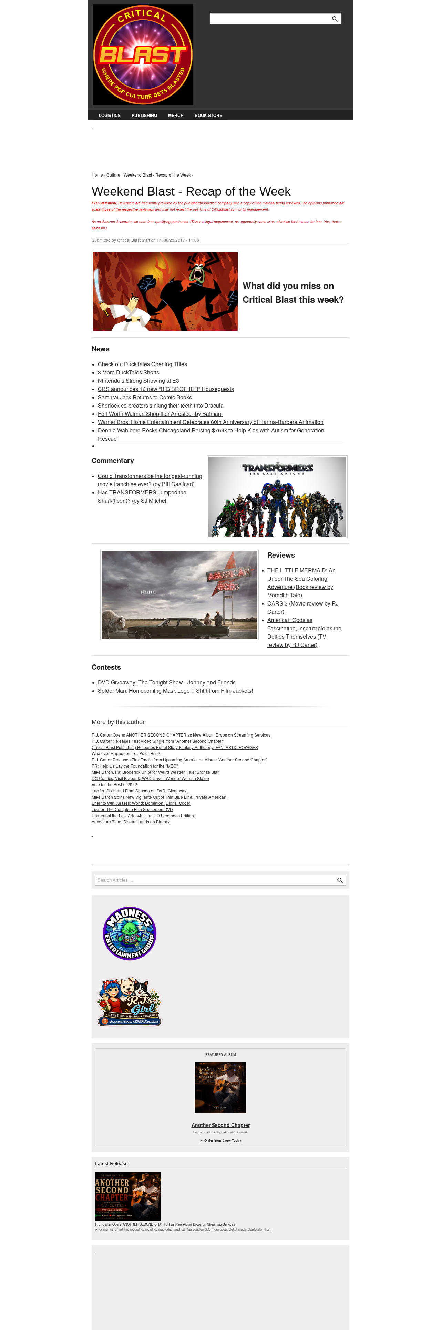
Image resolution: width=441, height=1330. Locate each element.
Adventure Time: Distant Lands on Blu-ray (131, 821)
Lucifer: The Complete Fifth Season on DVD (132, 809)
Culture (113, 175)
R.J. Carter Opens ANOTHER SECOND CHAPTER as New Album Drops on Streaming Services (181, 735)
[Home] (143, 53)
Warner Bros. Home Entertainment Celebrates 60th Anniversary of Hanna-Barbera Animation (211, 422)
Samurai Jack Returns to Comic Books (145, 397)
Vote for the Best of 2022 (114, 784)
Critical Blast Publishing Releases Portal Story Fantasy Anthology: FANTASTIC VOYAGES (175, 747)
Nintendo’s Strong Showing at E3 (138, 380)
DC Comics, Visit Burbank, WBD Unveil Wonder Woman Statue (150, 778)
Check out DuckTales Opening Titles (142, 364)
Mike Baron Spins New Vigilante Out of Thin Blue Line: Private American (159, 797)
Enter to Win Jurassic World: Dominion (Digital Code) (141, 803)
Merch (176, 115)
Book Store (208, 115)
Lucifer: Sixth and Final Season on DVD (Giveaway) (140, 790)
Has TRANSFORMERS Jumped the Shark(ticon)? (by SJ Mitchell (142, 496)
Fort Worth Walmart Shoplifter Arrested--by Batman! (160, 414)
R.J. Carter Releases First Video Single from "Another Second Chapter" (158, 741)
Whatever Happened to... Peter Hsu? (126, 753)
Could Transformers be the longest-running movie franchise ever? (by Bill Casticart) (150, 480)
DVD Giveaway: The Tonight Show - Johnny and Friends (167, 682)
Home (97, 175)
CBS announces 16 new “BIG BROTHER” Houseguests (166, 389)
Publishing (144, 115)
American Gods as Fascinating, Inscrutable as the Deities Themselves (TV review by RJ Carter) (304, 632)
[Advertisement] (217, 145)
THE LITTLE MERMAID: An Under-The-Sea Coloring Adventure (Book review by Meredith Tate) (301, 582)
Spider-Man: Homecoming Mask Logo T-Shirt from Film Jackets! (175, 690)
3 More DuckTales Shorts (128, 372)
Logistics (110, 115)
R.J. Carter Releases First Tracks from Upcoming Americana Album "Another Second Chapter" (179, 759)
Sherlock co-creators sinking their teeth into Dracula (161, 405)
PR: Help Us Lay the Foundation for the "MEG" (135, 766)
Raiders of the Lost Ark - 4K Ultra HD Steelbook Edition (143, 815)
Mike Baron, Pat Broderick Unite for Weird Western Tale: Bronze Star (155, 772)
